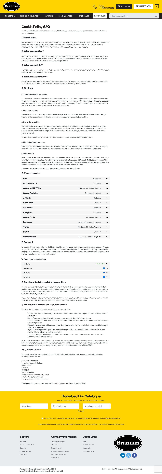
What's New (144, 6)
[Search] (156, 15)
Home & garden (65, 16)
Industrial (10, 16)
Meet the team (56, 448)
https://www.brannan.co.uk (42, 42)
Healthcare (83, 16)
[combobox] (134, 15)
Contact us (125, 6)
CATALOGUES (99, 16)
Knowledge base (88, 451)
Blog (84, 441)
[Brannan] (11, 6)
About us (54, 445)
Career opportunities (58, 454)
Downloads (86, 448)
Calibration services (89, 445)
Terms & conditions (58, 441)
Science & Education (29, 16)
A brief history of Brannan (60, 451)
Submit (81, 411)
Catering (48, 16)
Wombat (139, 469)
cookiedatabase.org (61, 383)
